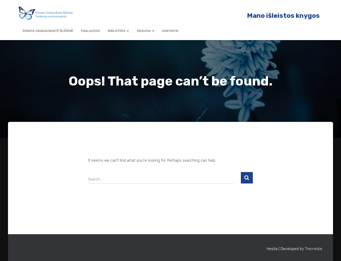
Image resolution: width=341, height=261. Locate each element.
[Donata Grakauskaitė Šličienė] (46, 13)
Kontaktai (170, 31)
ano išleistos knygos (286, 15)
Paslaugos (90, 31)
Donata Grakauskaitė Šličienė (48, 31)
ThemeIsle (313, 249)
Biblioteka (117, 31)
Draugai (144, 31)
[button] (127, 31)
